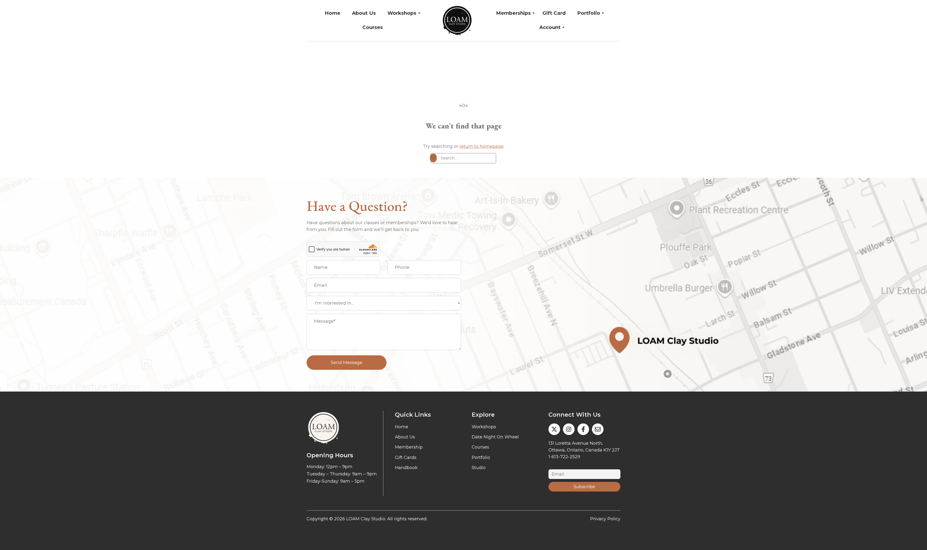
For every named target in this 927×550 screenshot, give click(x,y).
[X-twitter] (554, 429)
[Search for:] (463, 158)
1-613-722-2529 (564, 456)
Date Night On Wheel (495, 437)
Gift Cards (405, 457)
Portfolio (588, 13)
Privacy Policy (605, 518)
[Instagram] (569, 429)
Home (332, 13)
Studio (479, 467)
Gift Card (554, 13)
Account (550, 27)
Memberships (513, 13)
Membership (409, 447)
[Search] (433, 158)
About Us (364, 13)
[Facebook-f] (583, 429)
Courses (372, 27)
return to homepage (481, 146)
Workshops (401, 13)
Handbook (406, 467)
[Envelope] (598, 429)
